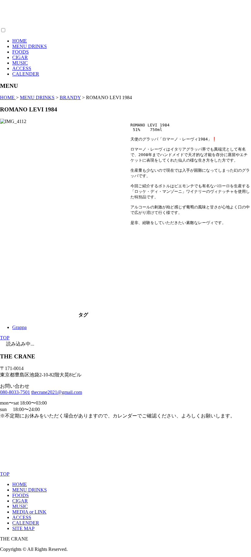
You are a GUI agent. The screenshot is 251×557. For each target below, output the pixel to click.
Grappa (19, 327)
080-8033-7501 (15, 392)
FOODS (20, 51)
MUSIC (20, 62)
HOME (19, 40)
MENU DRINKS (29, 46)
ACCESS (21, 68)
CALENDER (25, 74)
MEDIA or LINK (29, 511)
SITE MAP (23, 528)
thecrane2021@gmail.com (56, 392)
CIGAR (20, 57)
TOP (4, 337)
